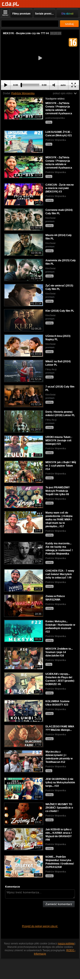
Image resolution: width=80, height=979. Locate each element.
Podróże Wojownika (23, 93)
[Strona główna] (10, 4)
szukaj (69, 23)
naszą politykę (66, 943)
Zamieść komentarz (58, 904)
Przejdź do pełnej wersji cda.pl (40, 926)
